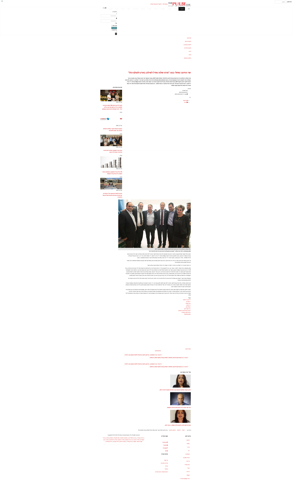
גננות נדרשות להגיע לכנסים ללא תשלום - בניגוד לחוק (178, 425)
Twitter (165, 445)
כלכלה (175, 9)
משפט (169, 9)
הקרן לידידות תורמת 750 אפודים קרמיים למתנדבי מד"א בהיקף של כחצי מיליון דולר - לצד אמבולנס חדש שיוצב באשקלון (112, 107)
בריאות (143, 9)
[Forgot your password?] (115, 23)
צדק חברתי (187, 464)
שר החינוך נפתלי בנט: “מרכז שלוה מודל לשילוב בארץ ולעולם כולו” (159, 72)
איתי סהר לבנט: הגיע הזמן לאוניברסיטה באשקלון (179, 407)
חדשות (182, 9)
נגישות (166, 469)
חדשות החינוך (188, 41)
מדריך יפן (106, 439)
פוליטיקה (189, 38)
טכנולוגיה (162, 9)
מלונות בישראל (123, 438)
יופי (189, 450)
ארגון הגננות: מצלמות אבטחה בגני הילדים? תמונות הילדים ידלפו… (175, 390)
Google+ (165, 448)
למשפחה (110, 9)
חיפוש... (288, 1)
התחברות (114, 28)
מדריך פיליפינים (113, 439)
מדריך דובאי (136, 439)
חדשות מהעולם (187, 58)
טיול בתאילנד (109, 441)
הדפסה (185, 100)
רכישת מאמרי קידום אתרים (161, 472)
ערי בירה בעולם (129, 439)
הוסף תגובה (188, 349)
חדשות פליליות (187, 48)
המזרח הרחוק (123, 441)
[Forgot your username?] (116, 13)
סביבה (149, 9)
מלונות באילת (110, 438)
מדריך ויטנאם (121, 439)
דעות (190, 51)
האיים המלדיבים (132, 438)
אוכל (129, 9)
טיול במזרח (129, 441)
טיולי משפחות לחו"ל (185, 478)
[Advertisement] (119, 4)
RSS (166, 451)
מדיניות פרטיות (164, 463)
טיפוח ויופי (135, 9)
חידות (142, 438)
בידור (117, 9)
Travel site (116, 438)
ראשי (183, 430)
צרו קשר (166, 460)
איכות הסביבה (186, 457)
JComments (158, 350)
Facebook (165, 442)
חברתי (155, 9)
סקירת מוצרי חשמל (137, 441)
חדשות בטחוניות (187, 44)
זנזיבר (138, 438)
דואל (185, 102)
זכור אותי (115, 25)
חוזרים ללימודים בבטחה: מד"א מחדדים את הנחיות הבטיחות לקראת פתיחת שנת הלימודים (112, 195)
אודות (166, 466)
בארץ (190, 54)
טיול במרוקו (115, 441)
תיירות (123, 9)
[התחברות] (116, 34)
